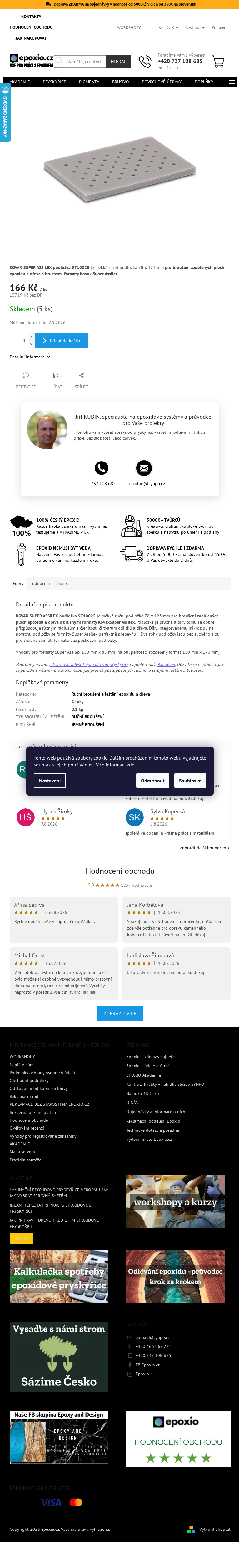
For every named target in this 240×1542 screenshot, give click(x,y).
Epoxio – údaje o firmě (148, 1066)
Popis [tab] (18, 583)
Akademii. (167, 664)
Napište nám (21, 1064)
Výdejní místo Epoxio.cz (149, 1139)
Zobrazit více (120, 1013)
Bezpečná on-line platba (33, 1112)
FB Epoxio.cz (148, 1365)
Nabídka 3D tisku (142, 1093)
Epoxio (142, 1374)
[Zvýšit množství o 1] (32, 337)
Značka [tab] (63, 583)
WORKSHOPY (129, 27)
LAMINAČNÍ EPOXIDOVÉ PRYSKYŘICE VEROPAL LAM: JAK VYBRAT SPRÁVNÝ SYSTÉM (59, 1193)
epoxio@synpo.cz (153, 1337)
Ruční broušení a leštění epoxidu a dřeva (111, 694)
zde (130, 764)
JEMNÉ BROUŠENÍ (88, 724)
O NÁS (132, 1102)
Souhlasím (190, 780)
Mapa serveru (22, 1152)
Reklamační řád (24, 1096)
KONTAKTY (31, 16)
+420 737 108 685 (180, 61)
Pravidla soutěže (25, 1160)
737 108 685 (103, 484)
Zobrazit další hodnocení (204, 848)
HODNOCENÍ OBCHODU (31, 27)
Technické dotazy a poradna (152, 1130)
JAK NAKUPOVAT (31, 38)
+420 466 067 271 (153, 1346)
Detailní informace (27, 357)
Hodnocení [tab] (39, 583)
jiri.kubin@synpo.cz (145, 484)
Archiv (21, 1238)
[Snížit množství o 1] (32, 344)
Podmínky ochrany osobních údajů (42, 1072)
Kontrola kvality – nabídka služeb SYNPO (165, 1084)
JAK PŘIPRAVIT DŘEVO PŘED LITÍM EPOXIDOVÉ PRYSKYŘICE (54, 1223)
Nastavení (50, 780)
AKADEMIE (20, 1144)
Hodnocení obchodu (120, 871)
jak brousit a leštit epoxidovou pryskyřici (88, 664)
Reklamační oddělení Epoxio (153, 1121)
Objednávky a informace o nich (155, 1112)
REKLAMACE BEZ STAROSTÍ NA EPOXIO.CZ (49, 1104)
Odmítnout (153, 780)
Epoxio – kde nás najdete (150, 1057)
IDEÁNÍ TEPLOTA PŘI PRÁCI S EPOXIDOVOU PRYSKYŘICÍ (51, 1208)
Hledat (118, 61)
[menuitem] (19, 82)
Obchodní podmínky (29, 1080)
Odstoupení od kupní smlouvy (39, 1088)
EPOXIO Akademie (143, 1075)
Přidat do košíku (66, 340)
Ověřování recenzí (27, 1128)
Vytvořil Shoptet (215, 1529)
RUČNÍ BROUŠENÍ (88, 717)
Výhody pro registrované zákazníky (43, 1136)
